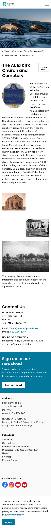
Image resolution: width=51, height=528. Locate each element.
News (5, 453)
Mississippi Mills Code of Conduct (20, 449)
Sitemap (7, 456)
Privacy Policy (16, 514)
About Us (7, 439)
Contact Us (8, 443)
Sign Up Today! (13, 384)
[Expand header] (46, 4)
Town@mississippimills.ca (23, 328)
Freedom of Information (15, 446)
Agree (8, 522)
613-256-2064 (18, 331)
